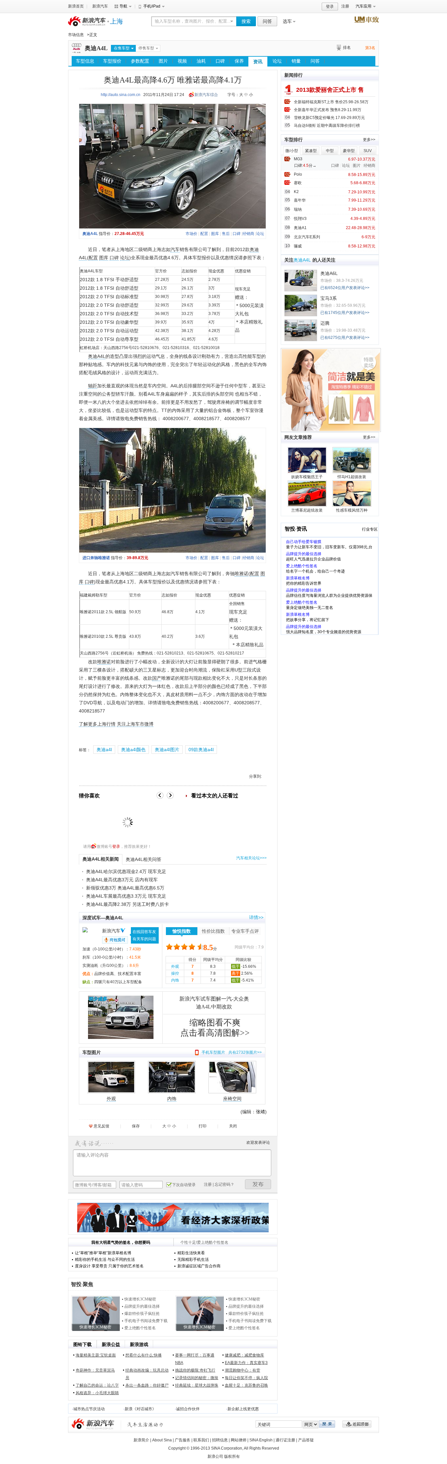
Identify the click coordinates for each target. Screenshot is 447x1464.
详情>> (256, 917)
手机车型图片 (213, 1052)
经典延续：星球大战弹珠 (196, 1385)
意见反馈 (101, 1126)
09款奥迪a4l (201, 749)
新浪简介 (141, 1440)
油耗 (201, 61)
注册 (345, 6)
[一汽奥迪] (76, 51)
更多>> (369, 139)
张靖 (260, 1111)
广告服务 (182, 1440)
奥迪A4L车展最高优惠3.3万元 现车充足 (126, 896)
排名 (347, 47)
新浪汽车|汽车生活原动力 (145, 1424)
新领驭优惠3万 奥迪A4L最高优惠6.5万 (125, 887)
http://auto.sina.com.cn (120, 94)
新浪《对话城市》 (140, 1409)
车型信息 (85, 61)
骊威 (298, 246)
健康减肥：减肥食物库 (244, 1355)
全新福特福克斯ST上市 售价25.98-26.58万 (331, 102)
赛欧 (298, 183)
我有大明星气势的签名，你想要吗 (120, 1242)
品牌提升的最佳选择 (142, 1306)
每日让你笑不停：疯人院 (246, 1378)
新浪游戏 (139, 1344)
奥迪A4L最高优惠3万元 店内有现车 (122, 879)
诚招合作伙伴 (188, 1409)
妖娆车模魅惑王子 (307, 477)
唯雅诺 (241, 573)
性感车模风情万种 (351, 510)
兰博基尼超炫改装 (307, 510)
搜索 (246, 21)
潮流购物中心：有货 (242, 1370)
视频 (182, 61)
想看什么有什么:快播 (143, 1355)
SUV (368, 150)
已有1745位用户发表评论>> (344, 312)
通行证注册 (285, 1440)
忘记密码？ (224, 1184)
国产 (156, 678)
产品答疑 (306, 1440)
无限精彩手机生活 (193, 1259)
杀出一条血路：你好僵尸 (147, 1385)
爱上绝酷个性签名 (140, 1328)
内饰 (175, 980)
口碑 (220, 61)
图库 (215, 233)
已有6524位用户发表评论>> (344, 287)
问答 (267, 21)
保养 (239, 61)
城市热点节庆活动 (89, 1409)
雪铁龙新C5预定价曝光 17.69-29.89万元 (329, 117)
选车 (287, 21)
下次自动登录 (184, 1184)
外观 (175, 966)
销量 (296, 61)
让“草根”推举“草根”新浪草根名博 (103, 1253)
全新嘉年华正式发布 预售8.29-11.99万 (327, 109)
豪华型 (349, 150)
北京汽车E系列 (307, 237)
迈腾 (325, 323)
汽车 (175, 249)
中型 (330, 150)
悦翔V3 (300, 218)
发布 (258, 1184)
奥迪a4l (104, 749)
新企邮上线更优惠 (243, 1409)
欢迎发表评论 (258, 1142)
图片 (163, 61)
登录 (330, 6)
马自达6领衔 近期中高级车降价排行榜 (327, 125)
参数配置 (140, 61)
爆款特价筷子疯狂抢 (142, 1313)
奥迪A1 (300, 227)
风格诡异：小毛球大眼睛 (97, 1393)
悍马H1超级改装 (351, 477)
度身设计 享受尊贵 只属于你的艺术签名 (109, 1266)
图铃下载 (82, 1344)
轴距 (92, 385)
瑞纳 (298, 209)
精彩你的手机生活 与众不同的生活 (105, 1259)
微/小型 (291, 150)
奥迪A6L (329, 273)
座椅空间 (232, 1098)
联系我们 (201, 1440)
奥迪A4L (96, 48)
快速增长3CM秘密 (140, 1299)
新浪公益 (111, 1344)
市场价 (191, 233)
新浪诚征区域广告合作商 (199, 1266)
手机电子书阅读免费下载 (146, 1320)
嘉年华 (300, 200)
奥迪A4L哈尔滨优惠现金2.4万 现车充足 (126, 871)
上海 (116, 21)
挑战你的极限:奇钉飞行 (195, 1370)
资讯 (257, 61)
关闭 (233, 1126)
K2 (296, 191)
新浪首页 (76, 6)
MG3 (298, 159)
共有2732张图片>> (245, 1052)
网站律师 (238, 1440)
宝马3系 (328, 298)
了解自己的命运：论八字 (97, 1385)
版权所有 (232, 1456)
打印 (202, 1126)
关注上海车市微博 (135, 724)
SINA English (261, 1440)
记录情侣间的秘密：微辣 (196, 1378)
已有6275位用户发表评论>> (344, 337)
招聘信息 (220, 1440)
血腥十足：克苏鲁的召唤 (246, 1385)
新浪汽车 (100, 6)
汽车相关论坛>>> (251, 858)
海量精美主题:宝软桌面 (96, 1355)
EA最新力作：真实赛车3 (246, 1362)
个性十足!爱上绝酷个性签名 (204, 1242)
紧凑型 (311, 150)
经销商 (248, 233)
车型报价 (112, 61)
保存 (136, 1126)
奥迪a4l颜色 (133, 749)
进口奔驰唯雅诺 (96, 558)
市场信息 (76, 34)
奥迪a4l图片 (167, 749)
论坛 (277, 61)
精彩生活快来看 (191, 1253)
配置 (204, 233)
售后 (226, 233)
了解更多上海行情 (97, 724)
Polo (298, 174)
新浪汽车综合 (206, 94)
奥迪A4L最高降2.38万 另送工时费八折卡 (127, 904)
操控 (175, 973)
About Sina (162, 1440)
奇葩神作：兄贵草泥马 (95, 1370)
